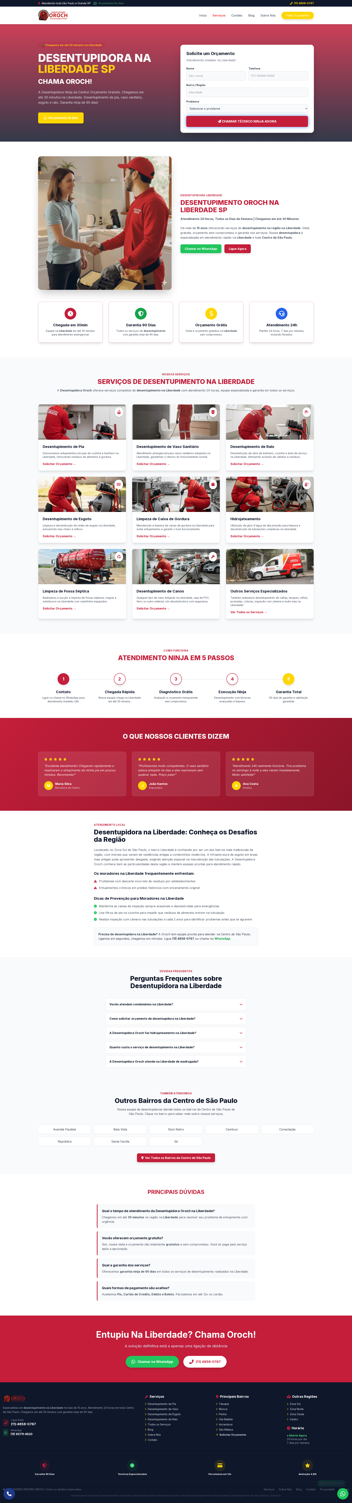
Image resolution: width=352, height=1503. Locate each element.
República (65, 1141)
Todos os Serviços (159, 1424)
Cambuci (232, 1129)
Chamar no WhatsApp (201, 249)
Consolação (287, 1129)
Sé (176, 1141)
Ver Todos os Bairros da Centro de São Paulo (178, 1158)
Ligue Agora (237, 249)
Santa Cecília (120, 1141)
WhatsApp (222, 938)
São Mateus (226, 1429)
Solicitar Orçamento (232, 1434)
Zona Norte (297, 1409)
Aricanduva (225, 1424)
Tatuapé (224, 1403)
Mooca (223, 1409)
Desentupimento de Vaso (163, 1409)
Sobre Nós (268, 15)
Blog (251, 15)
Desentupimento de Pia (162, 1403)
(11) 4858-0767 (304, 3)
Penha (223, 1414)
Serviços (218, 15)
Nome (190, 68)
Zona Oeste (297, 1414)
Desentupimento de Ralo (163, 1419)
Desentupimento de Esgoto (164, 1414)
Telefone (254, 68)
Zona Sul (295, 1403)
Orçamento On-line (111, 3)
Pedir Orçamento (297, 15)
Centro (294, 1419)
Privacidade (327, 1489)
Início (203, 15)
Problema (192, 101)
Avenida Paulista (64, 1129)
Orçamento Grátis (63, 118)
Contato (236, 15)
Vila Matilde (226, 1419)
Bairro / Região (196, 85)
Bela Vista (120, 1129)
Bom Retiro (176, 1129)
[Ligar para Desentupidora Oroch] (9, 1493)
